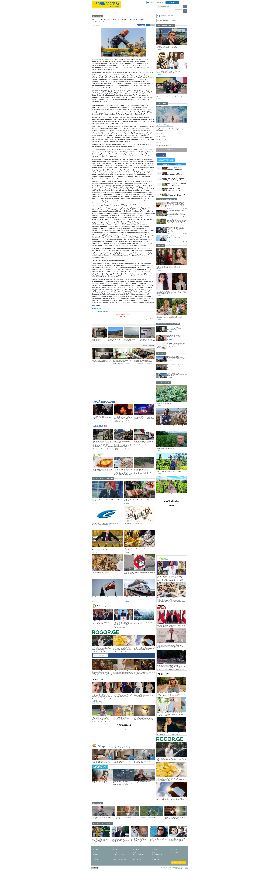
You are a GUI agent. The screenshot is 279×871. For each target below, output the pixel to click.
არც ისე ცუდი (162, 139)
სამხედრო (161, 353)
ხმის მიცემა (171, 150)
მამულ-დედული (163, 383)
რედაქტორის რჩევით (166, 26)
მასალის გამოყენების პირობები (181, 868)
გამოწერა (172, 2)
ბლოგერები (97, 803)
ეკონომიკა (97, 16)
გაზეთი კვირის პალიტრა (167, 20)
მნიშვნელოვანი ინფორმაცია (168, 324)
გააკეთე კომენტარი (149, 319)
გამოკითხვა (162, 104)
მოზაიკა (161, 246)
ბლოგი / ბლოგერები (167, 16)
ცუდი (160, 142)
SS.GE (94, 325)
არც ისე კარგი (162, 136)
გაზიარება (141, 25)
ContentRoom (148, 345)
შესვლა (184, 2)
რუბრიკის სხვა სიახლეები (103, 479)
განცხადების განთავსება (156, 2)
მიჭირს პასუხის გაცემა (165, 145)
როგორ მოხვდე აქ (150, 325)
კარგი (160, 133)
